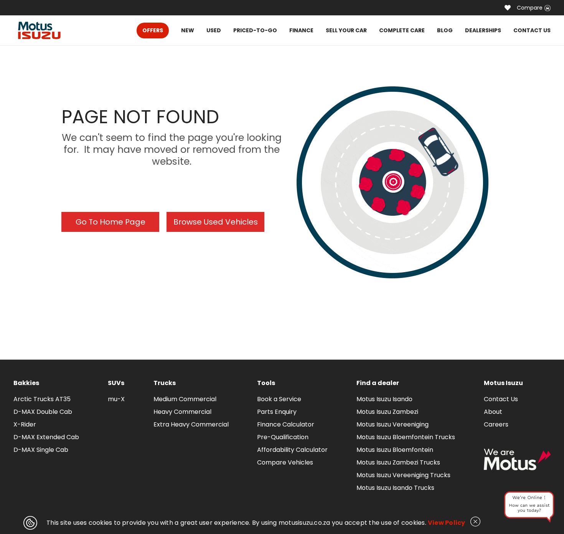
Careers (496, 424)
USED (213, 30)
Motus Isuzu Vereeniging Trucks (403, 475)
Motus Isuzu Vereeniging (392, 424)
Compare (530, 8)
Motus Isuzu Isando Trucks (395, 487)
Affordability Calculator (292, 449)
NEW (187, 30)
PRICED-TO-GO (255, 30)
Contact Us (501, 399)
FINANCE (301, 30)
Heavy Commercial (182, 411)
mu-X (116, 399)
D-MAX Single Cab (40, 449)
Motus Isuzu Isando (384, 399)
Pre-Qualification (282, 437)
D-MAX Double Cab (42, 411)
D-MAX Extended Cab (46, 437)
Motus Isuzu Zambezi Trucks (398, 462)
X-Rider (24, 424)
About (493, 411)
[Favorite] (508, 7)
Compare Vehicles (285, 462)
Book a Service (279, 399)
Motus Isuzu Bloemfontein (394, 449)
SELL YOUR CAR (346, 30)
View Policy (446, 522)
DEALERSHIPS (483, 30)
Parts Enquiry (277, 411)
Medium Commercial (184, 399)
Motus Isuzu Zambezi (387, 411)
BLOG (445, 30)
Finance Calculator (285, 424)
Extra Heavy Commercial (191, 424)
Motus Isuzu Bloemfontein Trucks (405, 437)
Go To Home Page (110, 222)
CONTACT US (532, 30)
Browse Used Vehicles (215, 222)
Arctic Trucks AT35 (42, 399)
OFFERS (152, 30)
